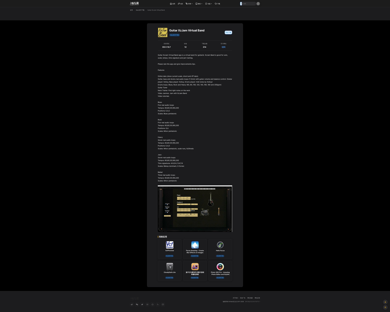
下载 (218, 4)
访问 (223, 47)
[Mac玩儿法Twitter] (142, 304)
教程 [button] (199, 4)
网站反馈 (257, 298)
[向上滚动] (385, 302)
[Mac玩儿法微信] (137, 304)
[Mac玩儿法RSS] (158, 304)
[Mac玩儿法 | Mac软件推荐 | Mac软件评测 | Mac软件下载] (135, 4)
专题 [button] (209, 4)
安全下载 (228, 32)
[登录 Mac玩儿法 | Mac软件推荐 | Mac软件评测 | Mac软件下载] (258, 3)
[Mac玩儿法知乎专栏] (147, 304)
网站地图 (250, 298)
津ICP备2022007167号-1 (252, 301)
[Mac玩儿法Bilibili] (152, 304)
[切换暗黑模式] (385, 307)
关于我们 (235, 298)
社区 (181, 4)
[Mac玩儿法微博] (132, 304)
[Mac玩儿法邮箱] (163, 304)
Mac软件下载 (174, 35)
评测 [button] (189, 4)
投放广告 (242, 298)
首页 (173, 4)
